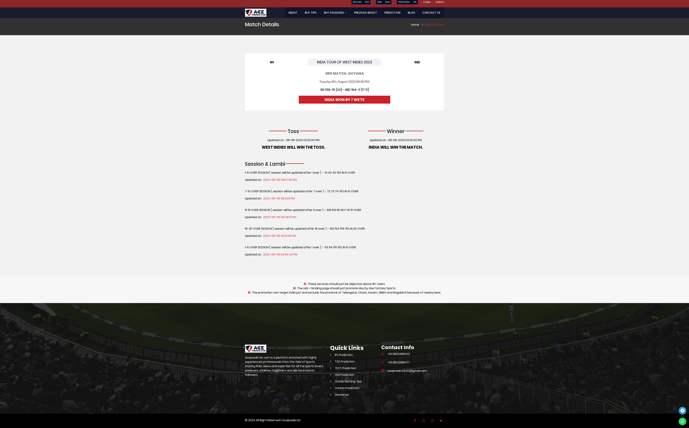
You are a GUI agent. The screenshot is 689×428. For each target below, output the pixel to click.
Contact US (431, 13)
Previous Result (365, 13)
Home (415, 25)
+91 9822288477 (399, 362)
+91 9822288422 (399, 354)
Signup (440, 2)
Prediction (392, 13)
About (292, 13)
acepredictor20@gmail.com (407, 371)
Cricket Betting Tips (348, 381)
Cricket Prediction (347, 388)
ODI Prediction (344, 375)
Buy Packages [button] (334, 13)
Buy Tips (311, 13)
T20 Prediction (345, 361)
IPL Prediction (344, 355)
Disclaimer (342, 395)
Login (426, 2)
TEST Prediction (345, 368)
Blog (411, 13)
